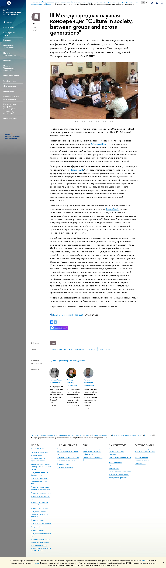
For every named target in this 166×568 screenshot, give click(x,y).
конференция (105, 349)
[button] (52, 90)
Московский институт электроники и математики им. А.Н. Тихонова (41, 548)
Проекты (7, 60)
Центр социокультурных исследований (67, 360)
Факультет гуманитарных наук (42, 493)
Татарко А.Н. (77, 169)
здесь (144, 561)
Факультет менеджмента (66, 461)
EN (146, 3)
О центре (7, 22)
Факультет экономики (65, 467)
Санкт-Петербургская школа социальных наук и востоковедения (120, 460)
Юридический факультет (118, 478)
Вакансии (7, 40)
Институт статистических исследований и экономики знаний (41, 466)
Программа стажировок (8, 46)
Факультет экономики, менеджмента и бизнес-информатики (92, 451)
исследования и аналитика (61, 349)
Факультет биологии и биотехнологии (39, 474)
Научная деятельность (9, 54)
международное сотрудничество (86, 349)
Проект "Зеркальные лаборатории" (9, 68)
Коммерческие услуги (10, 33)
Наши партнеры (10, 118)
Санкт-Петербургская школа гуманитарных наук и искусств (120, 451)
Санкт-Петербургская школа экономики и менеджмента (120, 473)
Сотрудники (8, 27)
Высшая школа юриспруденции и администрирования (38, 458)
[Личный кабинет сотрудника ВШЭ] (157, 3)
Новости (147, 435)
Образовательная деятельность (11, 97)
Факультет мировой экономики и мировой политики (39, 514)
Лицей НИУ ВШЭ (37, 449)
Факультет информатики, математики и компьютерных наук (67, 451)
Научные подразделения (100, 435)
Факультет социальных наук (41, 523)
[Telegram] (55, 322)
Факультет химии (37, 530)
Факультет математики (39, 508)
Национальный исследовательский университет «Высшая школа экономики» (60, 435)
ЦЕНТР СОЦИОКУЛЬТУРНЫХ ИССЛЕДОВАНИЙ (13, 12)
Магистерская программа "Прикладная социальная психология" (9, 108)
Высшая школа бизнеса (39, 452)
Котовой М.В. (112, 208)
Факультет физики (37, 527)
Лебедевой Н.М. (98, 144)
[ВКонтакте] (51, 322)
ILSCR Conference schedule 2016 (68, 314)
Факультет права (37, 520)
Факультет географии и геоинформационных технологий (40, 481)
